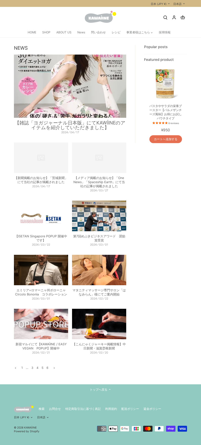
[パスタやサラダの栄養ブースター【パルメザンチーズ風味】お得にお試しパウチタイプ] (165, 83)
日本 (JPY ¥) (158, 3)
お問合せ (55, 409)
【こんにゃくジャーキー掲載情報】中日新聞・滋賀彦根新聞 (99, 346)
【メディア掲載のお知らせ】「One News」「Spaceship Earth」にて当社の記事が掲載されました (99, 182)
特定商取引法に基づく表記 (83, 409)
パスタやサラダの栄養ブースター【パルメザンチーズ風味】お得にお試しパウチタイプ (165, 112)
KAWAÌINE (30, 427)
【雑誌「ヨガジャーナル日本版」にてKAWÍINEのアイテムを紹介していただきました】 (70, 125)
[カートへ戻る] (182, 17)
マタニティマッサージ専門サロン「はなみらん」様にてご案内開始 (99, 292)
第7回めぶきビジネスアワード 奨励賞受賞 (99, 238)
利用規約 (111, 409)
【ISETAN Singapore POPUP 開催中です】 (41, 238)
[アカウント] (174, 17)
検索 (42, 409)
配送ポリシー (130, 409)
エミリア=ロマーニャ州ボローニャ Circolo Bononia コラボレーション (42, 292)
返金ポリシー (152, 409)
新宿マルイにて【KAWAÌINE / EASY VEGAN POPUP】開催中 (41, 346)
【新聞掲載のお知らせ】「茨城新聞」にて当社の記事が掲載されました (41, 180)
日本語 (177, 3)
